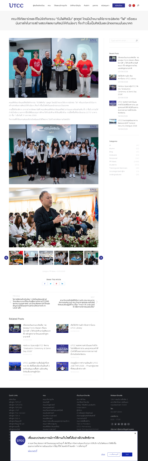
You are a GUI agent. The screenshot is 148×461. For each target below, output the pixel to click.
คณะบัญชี (46, 402)
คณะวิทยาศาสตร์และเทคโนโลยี (53, 410)
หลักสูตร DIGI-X (14, 418)
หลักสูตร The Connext (17, 413)
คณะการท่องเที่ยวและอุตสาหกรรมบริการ (56, 421)
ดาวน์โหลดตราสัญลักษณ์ (85, 413)
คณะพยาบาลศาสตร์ (49, 429)
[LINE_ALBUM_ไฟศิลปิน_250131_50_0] (16, 258)
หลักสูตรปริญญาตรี (15, 421)
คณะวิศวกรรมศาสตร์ (50, 415)
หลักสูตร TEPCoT (15, 402)
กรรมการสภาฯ (81, 407)
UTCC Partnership (84, 426)
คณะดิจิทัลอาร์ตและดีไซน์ (51, 426)
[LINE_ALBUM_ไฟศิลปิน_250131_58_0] (61, 258)
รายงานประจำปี (82, 418)
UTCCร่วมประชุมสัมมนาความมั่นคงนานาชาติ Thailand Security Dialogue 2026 (128, 123)
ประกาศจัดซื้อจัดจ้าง (83, 421)
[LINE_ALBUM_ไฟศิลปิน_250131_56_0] (31, 258)
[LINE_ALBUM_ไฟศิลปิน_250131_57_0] (46, 258)
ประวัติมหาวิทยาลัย (83, 402)
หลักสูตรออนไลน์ (14, 429)
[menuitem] (39, 5)
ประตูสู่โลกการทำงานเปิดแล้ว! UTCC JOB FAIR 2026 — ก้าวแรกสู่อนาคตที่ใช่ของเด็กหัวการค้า (84, 365)
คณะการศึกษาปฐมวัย (50, 424)
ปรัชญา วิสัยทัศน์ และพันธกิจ (86, 405)
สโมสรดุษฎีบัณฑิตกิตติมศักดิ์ (86, 415)
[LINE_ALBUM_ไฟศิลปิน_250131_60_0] (91, 258)
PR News (52, 271)
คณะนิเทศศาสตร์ (48, 413)
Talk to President (83, 424)
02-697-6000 (116, 412)
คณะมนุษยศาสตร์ (48, 407)
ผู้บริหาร (79, 410)
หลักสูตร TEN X (14, 415)
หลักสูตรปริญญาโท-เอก (16, 424)
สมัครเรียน (12, 399)
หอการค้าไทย (81, 399)
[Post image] (15, 328)
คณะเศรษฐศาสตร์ (49, 405)
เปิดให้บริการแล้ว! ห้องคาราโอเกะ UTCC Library (83, 326)
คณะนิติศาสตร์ (47, 418)
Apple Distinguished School (87, 429)
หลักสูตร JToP (14, 410)
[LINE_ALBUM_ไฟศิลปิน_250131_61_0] (76, 258)
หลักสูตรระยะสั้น (14, 426)
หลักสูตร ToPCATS (15, 405)
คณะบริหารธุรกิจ (48, 399)
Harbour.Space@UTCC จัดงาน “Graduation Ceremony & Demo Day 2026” (37, 348)
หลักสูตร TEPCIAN (15, 407)
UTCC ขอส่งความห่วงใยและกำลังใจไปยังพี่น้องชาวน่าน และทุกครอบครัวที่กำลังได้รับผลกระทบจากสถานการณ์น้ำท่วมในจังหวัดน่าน (84, 350)
